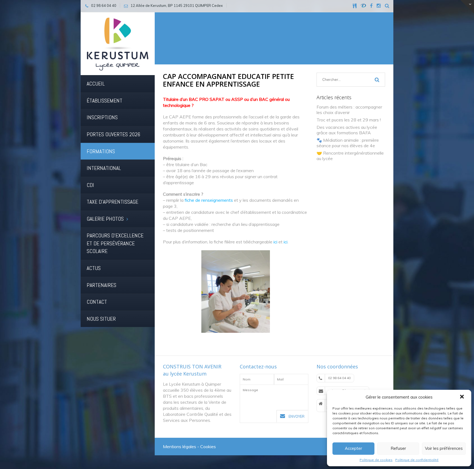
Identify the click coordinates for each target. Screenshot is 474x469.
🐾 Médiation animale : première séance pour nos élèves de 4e (348, 142)
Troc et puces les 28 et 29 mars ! (349, 120)
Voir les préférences (444, 448)
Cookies (208, 446)
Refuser (398, 448)
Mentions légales (179, 446)
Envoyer (296, 416)
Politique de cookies (376, 460)
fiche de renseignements (209, 200)
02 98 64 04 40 (339, 378)
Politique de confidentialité (417, 460)
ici (275, 242)
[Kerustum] (118, 43)
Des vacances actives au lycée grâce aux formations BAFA (347, 129)
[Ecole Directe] (363, 5)
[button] (462, 397)
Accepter (353, 448)
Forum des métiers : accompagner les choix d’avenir (349, 109)
